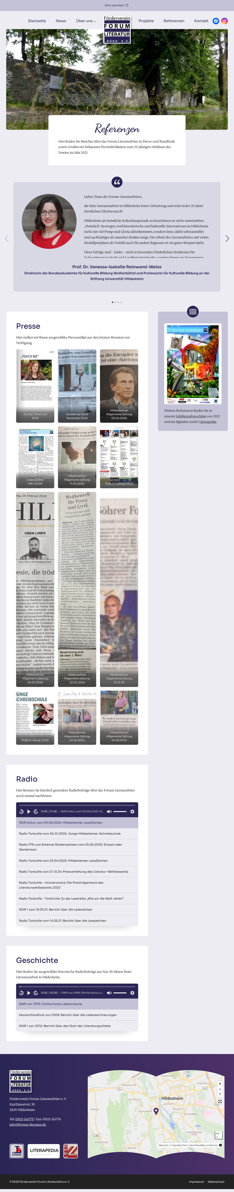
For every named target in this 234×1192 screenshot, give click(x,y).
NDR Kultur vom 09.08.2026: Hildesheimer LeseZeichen (60, 823)
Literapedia (207, 422)
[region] (77, 809)
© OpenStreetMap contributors (202, 1145)
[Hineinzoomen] (220, 1083)
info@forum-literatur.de (28, 1124)
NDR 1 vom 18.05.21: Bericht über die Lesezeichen (55, 909)
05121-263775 (24, 1119)
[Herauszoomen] (220, 1089)
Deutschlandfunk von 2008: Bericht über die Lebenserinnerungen (68, 1015)
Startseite (37, 21)
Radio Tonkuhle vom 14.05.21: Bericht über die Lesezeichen (62, 921)
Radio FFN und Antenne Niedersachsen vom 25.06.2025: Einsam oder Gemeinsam (70, 847)
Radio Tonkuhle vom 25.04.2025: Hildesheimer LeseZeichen (63, 861)
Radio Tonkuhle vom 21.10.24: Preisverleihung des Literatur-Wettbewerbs (73, 872)
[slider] (77, 805)
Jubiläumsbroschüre (191, 416)
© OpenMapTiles (178, 1145)
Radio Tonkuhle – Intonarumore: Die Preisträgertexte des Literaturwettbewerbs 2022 (61, 885)
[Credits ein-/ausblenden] (220, 1145)
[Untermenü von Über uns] (95, 21)
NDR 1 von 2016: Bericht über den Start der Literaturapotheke (65, 1026)
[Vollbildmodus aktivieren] (220, 1101)
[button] (227, 238)
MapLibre (163, 1145)
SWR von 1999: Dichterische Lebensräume (50, 1004)
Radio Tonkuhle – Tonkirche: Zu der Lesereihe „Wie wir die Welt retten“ (71, 898)
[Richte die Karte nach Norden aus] (220, 1094)
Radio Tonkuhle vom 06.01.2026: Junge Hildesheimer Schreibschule (70, 834)
